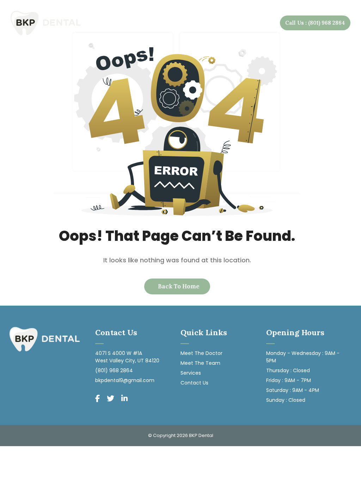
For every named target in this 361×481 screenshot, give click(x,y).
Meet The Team (200, 363)
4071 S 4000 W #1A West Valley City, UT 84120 (127, 357)
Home (103, 22)
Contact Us (255, 22)
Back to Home (178, 286)
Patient (210, 22)
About (128, 22)
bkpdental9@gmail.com (124, 380)
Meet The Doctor (201, 353)
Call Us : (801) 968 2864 (315, 22)
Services (167, 22)
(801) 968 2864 (114, 370)
